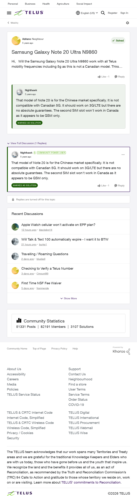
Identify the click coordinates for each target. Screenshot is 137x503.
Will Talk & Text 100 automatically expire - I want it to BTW (64, 239)
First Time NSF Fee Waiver (41, 283)
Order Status (78, 399)
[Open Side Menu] (9, 13)
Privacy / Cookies (20, 433)
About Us (14, 369)
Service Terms (79, 394)
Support (74, 369)
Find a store (77, 384)
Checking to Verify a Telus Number (47, 268)
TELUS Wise (78, 433)
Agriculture (63, 3)
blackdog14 (45, 229)
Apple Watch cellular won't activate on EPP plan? (58, 225)
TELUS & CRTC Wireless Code (30, 423)
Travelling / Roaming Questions (44, 254)
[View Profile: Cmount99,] (15, 270)
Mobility (14, 22)
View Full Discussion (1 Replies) (29, 143)
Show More (70, 298)
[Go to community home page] (29, 13)
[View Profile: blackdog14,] (15, 227)
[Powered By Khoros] (121, 351)
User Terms (77, 389)
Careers (13, 379)
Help (75, 348)
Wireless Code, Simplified (26, 428)
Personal (13, 3)
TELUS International (83, 418)
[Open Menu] (127, 22)
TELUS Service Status (23, 394)
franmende (43, 288)
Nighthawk (31, 90)
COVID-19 (76, 405)
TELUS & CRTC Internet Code (29, 412)
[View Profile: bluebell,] (15, 256)
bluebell (41, 258)
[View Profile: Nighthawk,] (19, 92)
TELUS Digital (78, 412)
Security (13, 438)
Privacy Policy (59, 348)
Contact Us (77, 374)
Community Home (17, 348)
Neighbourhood (80, 379)
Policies (13, 389)
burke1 (43, 244)
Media (11, 384)
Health (46, 3)
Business (30, 3)
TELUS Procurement (84, 423)
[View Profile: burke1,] (15, 241)
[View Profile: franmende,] (15, 285)
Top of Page (39, 348)
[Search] (103, 13)
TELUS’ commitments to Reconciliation (91, 482)
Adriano (26, 38)
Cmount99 (42, 273)
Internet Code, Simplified (25, 418)
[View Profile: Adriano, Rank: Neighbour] (16, 40)
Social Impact (84, 3)
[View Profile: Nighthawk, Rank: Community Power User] (15, 154)
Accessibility (16, 374)
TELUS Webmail (80, 428)
